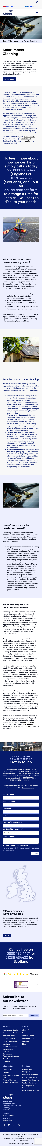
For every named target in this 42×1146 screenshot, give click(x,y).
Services (13, 41)
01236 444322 (21, 178)
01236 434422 (33, 6)
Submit (35, 854)
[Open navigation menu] (36, 12)
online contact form (21, 190)
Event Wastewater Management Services (10, 1049)
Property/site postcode (12, 822)
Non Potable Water (29, 1077)
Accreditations (28, 1038)
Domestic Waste (9, 1036)
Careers (6, 1072)
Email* (5, 815)
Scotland (25, 1041)
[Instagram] (9, 1125)
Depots (7, 935)
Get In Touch (9, 79)
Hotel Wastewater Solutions (10, 1060)
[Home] (8, 12)
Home (5, 41)
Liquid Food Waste (10, 1041)
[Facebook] (5, 1125)
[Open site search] (37, 2)
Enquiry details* (9, 836)
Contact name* (9, 794)
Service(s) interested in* (13, 829)
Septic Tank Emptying (30, 1080)
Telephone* (7, 808)
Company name (9, 801)
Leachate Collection (30, 1074)
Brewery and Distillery (11, 1030)
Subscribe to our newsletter (17, 845)
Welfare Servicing (29, 1083)
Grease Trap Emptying (27, 1071)
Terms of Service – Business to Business (10, 1081)
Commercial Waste (10, 1033)
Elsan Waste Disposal (30, 1091)
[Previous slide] (5, 984)
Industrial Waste (9, 1038)
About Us (25, 1030)
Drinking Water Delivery (28, 1087)
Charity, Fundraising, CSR (11, 1076)
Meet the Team (28, 1036)
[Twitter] (19, 1125)
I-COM (31, 1143)
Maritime (6, 1044)
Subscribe (34, 1016)
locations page (28, 788)
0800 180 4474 (12, 6)
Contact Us (7, 1070)
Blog (24, 1044)
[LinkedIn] (14, 1125)
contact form (26, 141)
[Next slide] (37, 984)
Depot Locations (28, 1033)
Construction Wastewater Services (11, 1055)
